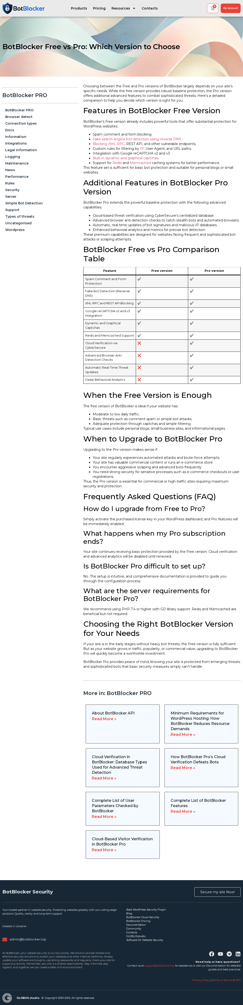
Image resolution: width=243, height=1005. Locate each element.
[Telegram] (229, 954)
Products (79, 8)
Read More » (104, 719)
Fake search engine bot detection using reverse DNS (137, 139)
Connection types (21, 123)
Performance (16, 176)
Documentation (136, 924)
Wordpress (15, 230)
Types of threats (19, 216)
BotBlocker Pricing (138, 921)
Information (15, 137)
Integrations (16, 143)
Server (10, 196)
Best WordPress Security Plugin (146, 909)
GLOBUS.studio (135, 936)
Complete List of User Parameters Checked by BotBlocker (115, 805)
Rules (10, 183)
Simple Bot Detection (24, 203)
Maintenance (16, 163)
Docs (9, 130)
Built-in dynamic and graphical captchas (125, 158)
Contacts (150, 8)
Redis (117, 163)
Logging (12, 157)
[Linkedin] (238, 954)
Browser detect (19, 117)
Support (12, 210)
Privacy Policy (201, 980)
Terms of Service (222, 980)
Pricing (99, 8)
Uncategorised (18, 223)
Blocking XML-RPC (109, 144)
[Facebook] (211, 954)
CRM (238, 980)
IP (142, 148)
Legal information (21, 150)
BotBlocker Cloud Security (142, 917)
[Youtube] (220, 954)
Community (133, 928)
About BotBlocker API (113, 713)
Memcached (141, 163)
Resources (121, 8)
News (10, 170)
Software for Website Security (144, 940)
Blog (129, 913)
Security (12, 190)
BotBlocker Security (27, 892)
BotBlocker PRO (24, 95)
